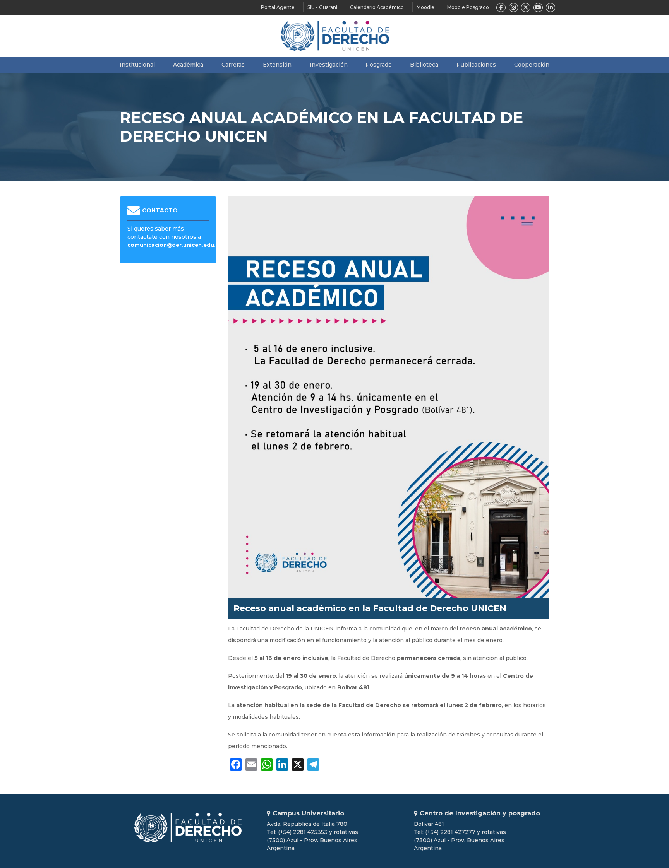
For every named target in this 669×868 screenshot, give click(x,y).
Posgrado (378, 64)
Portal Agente (278, 7)
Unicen (188, 827)
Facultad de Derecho (335, 36)
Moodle (425, 7)
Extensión (277, 64)
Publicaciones (476, 64)
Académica (188, 64)
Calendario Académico (377, 7)
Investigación (329, 64)
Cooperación (531, 64)
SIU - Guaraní (322, 7)
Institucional (137, 64)
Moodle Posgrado (468, 7)
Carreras (233, 64)
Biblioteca (424, 64)
